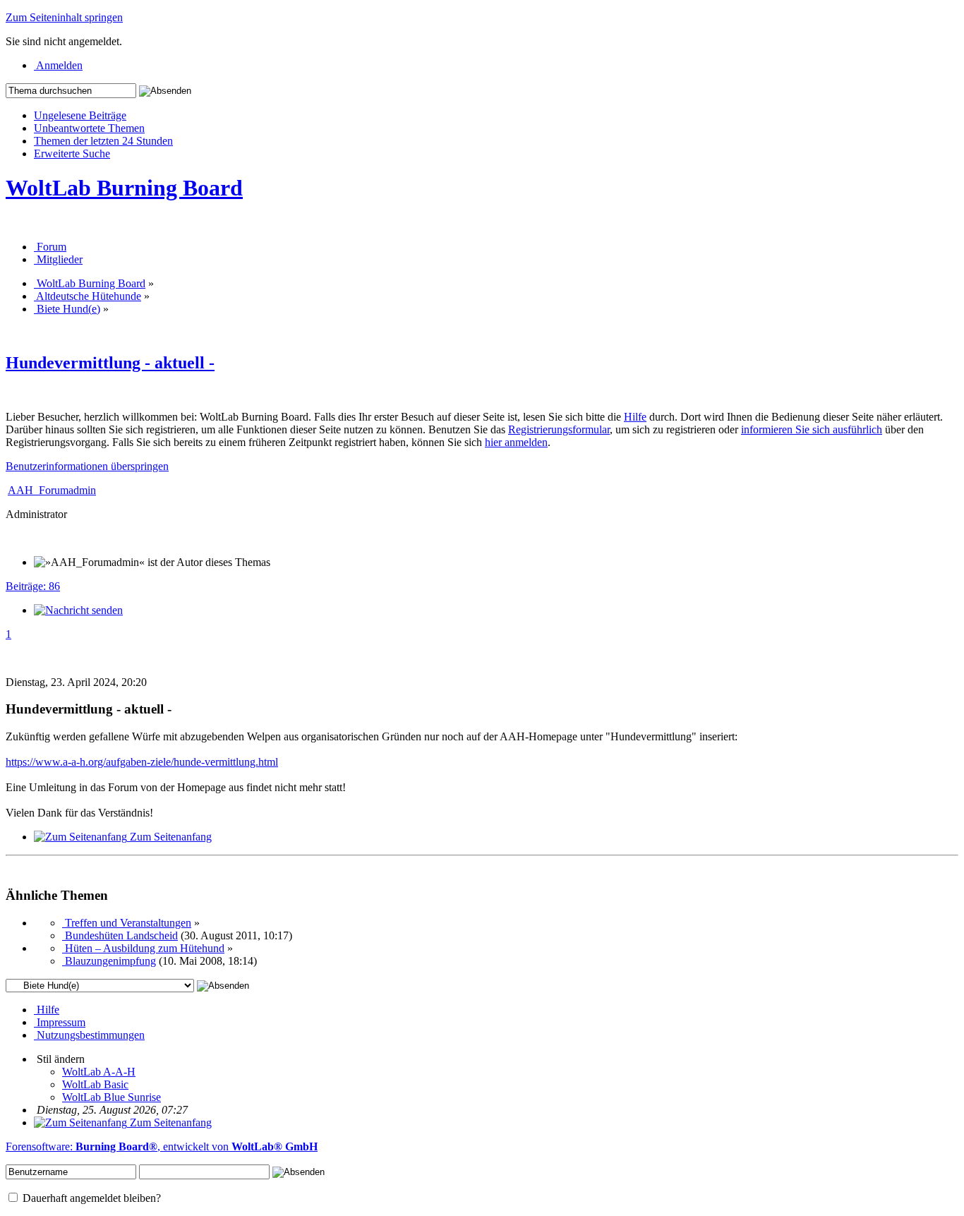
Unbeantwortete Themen (89, 128)
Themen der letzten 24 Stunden (103, 141)
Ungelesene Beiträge (80, 115)
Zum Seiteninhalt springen (64, 17)
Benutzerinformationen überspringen (87, 466)
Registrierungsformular (559, 429)
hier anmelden (516, 442)
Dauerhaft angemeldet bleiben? (90, 1198)
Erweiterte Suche (72, 153)
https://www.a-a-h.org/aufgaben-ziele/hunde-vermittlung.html (142, 762)
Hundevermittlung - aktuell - (110, 363)
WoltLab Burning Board (124, 187)
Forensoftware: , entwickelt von (162, 1146)
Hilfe (635, 417)
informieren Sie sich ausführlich (811, 429)
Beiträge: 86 (33, 586)
